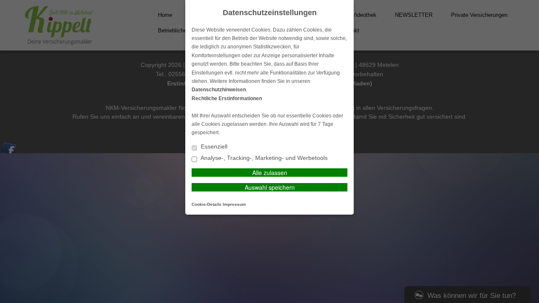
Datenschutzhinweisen (219, 90)
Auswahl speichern (270, 187)
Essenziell (213, 147)
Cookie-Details (206, 204)
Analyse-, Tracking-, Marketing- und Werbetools (263, 158)
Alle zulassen (269, 172)
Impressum (234, 204)
